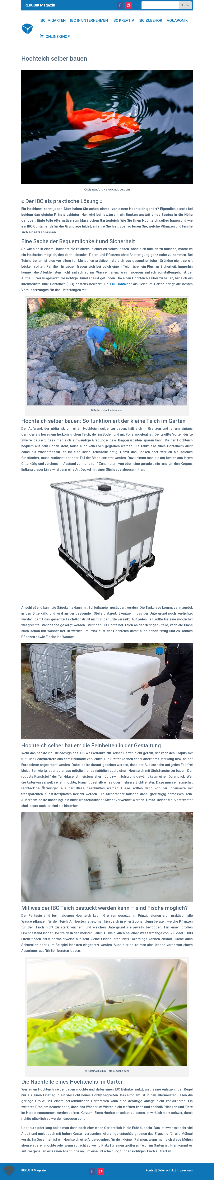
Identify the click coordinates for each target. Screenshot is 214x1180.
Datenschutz (166, 1170)
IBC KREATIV (123, 20)
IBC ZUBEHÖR (150, 20)
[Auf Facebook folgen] (120, 5)
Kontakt (150, 1170)
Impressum (185, 1170)
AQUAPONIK (177, 20)
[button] (9, 1171)
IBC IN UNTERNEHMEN (89, 20)
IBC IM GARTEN (53, 20)
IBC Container (121, 284)
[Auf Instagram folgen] (128, 5)
